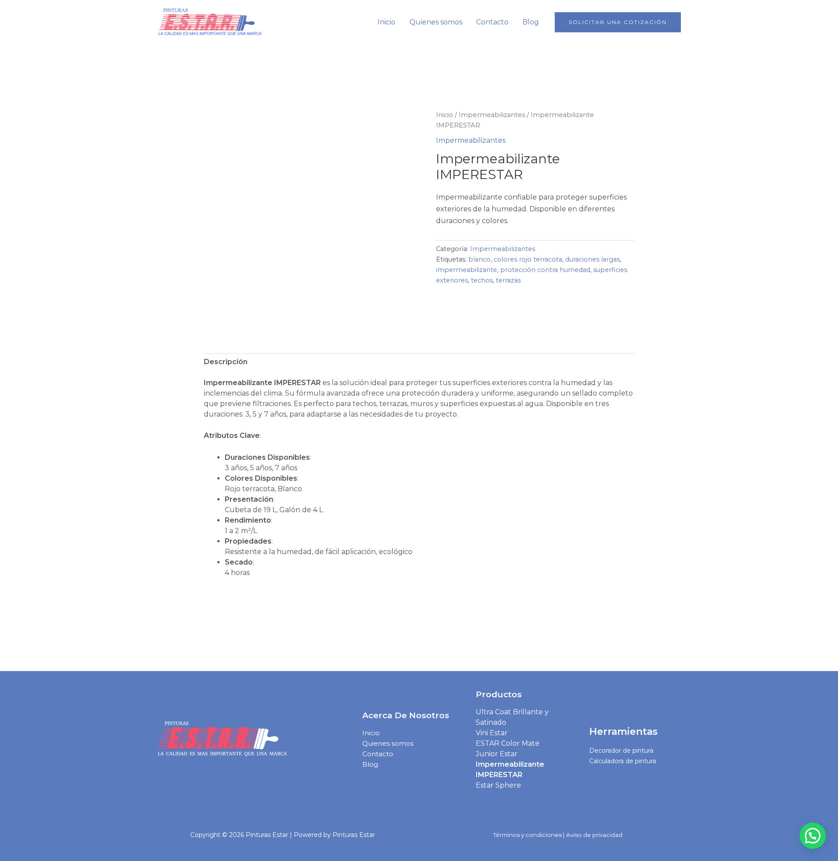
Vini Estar (492, 733)
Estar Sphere (498, 785)
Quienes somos (435, 22)
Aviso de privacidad (594, 834)
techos (482, 280)
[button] (618, 22)
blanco (479, 259)
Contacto (492, 22)
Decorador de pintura (621, 750)
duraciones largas (592, 259)
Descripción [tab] (225, 362)
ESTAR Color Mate (507, 743)
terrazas (508, 280)
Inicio (386, 22)
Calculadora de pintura (622, 761)
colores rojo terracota (528, 259)
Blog (530, 22)
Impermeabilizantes (492, 115)
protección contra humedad (545, 270)
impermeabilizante (466, 270)
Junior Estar (497, 754)
